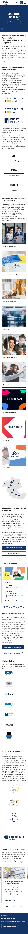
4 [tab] (11, 607)
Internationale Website (10, 926)
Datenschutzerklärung (8, 918)
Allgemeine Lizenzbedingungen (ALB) (13, 921)
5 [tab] (14, 607)
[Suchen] (17, 3)
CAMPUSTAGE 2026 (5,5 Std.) (13, 587)
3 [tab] (9, 607)
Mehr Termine (9, 601)
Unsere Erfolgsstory (14, 553)
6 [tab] (16, 607)
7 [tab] (19, 607)
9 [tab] (23, 607)
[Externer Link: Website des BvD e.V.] (9, 675)
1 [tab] (5, 607)
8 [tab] (21, 607)
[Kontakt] (21, 2)
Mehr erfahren (14, 22)
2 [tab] (7, 607)
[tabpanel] (14, 585)
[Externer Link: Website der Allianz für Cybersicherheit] (9, 705)
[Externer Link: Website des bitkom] (9, 695)
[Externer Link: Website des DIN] (9, 716)
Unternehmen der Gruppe (14, 547)
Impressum (4, 915)
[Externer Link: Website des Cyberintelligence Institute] (9, 736)
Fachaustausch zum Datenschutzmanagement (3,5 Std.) (14, 595)
